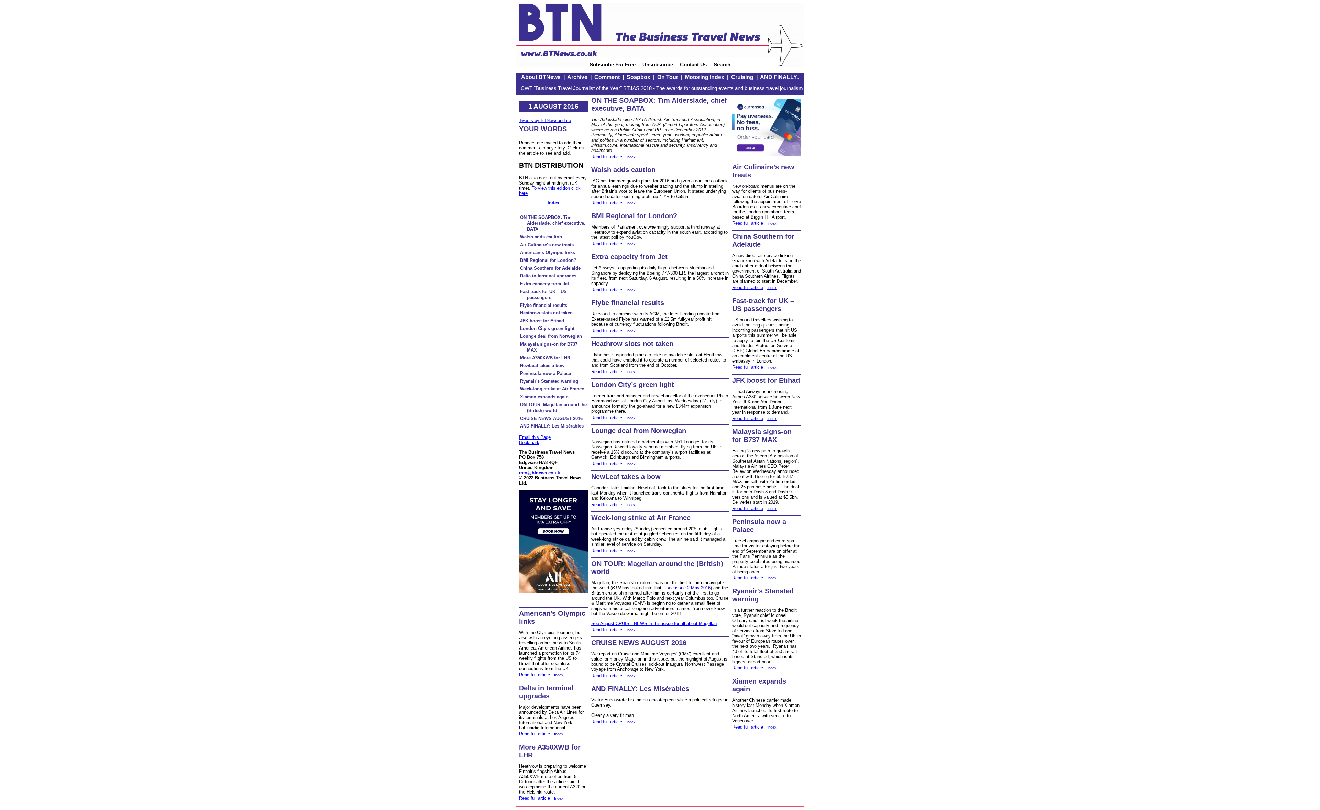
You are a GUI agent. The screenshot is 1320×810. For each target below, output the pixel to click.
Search (722, 64)
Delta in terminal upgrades (548, 275)
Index (553, 203)
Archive (577, 77)
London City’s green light (547, 328)
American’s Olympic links (547, 252)
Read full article (534, 674)
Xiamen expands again (544, 396)
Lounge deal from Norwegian (551, 336)
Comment (607, 77)
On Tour (667, 77)
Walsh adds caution (541, 237)
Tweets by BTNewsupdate (545, 120)
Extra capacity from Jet (544, 283)
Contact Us (693, 64)
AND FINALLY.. (779, 77)
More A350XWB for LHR (545, 357)
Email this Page (535, 437)
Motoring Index (704, 77)
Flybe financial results (543, 305)
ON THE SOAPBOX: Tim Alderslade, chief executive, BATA (552, 223)
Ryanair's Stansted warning (549, 381)
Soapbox (638, 77)
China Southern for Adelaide (550, 268)
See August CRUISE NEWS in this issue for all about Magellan (654, 623)
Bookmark (529, 442)
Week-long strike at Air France (552, 388)
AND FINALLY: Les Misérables (552, 426)
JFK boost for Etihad (542, 320)
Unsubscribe (657, 64)
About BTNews (541, 77)
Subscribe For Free (613, 64)
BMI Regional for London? (548, 260)
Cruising (742, 77)
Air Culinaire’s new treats (547, 244)
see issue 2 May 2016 (689, 587)
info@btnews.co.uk (539, 472)
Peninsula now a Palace (545, 373)
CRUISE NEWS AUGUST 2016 (551, 418)
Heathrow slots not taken (546, 312)
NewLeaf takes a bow (542, 365)
